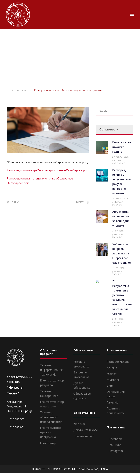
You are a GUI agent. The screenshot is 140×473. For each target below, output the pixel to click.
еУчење (112, 368)
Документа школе (85, 430)
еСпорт (112, 374)
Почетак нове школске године (121, 146)
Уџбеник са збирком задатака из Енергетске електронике (121, 253)
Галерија (112, 402)
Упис (110, 386)
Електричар (48, 443)
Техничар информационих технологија (51, 369)
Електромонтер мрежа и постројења (50, 432)
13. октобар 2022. (18, 66)
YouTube (115, 445)
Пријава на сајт (83, 436)
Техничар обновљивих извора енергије (51, 417)
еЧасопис (113, 380)
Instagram (116, 451)
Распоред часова (118, 362)
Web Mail (79, 424)
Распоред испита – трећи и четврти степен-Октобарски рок (47, 170)
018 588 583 (17, 419)
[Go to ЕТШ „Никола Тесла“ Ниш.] (8, 90)
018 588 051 (17, 427)
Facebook (115, 439)
